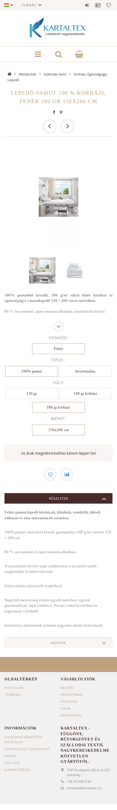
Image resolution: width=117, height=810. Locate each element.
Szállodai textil (55, 74)
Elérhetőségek (17, 770)
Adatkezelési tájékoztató (27, 749)
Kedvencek (108, 5)
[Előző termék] (50, 126)
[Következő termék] (67, 126)
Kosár (66, 708)
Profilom (69, 701)
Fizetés (10, 756)
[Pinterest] (61, 112)
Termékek (12, 694)
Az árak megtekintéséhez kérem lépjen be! (58, 453)
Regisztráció (72, 694)
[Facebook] (54, 112)
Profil (97, 5)
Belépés (87, 5)
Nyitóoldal (14, 688)
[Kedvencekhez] (50, 474)
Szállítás (12, 763)
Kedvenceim (71, 715)
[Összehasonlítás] (67, 474)
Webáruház (27, 74)
